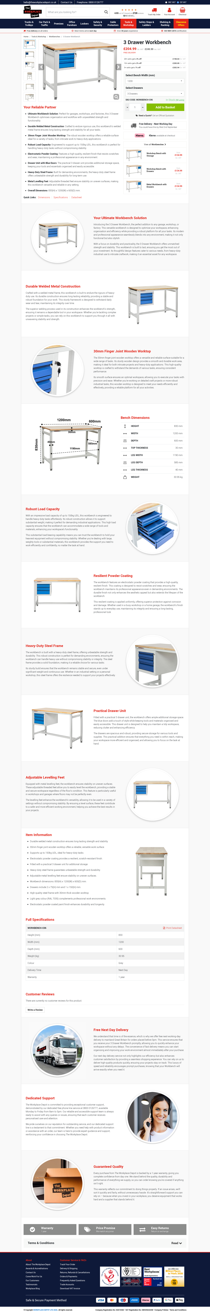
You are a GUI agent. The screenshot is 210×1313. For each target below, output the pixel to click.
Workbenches (54, 36)
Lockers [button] (84, 23)
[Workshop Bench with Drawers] (134, 170)
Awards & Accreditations (37, 1268)
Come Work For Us (34, 1276)
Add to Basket (165, 107)
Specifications (61, 197)
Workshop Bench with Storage (156, 154)
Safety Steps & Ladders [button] (146, 23)
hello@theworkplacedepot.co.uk (40, 2)
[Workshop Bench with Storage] (134, 155)
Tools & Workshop (38, 36)
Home (26, 36)
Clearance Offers (181, 23)
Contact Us (66, 2)
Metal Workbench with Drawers (157, 185)
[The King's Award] (110, 1277)
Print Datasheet (174, 928)
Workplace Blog (33, 1288)
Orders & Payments (68, 1276)
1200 (130, 81)
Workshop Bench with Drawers (156, 170)
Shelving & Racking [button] (165, 23)
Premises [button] (58, 23)
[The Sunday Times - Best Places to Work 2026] (174, 1277)
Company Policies (161, 1310)
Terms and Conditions (178, 1310)
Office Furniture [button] (72, 23)
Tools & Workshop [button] (128, 23)
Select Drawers (134, 87)
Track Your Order (67, 1264)
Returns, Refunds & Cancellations (75, 1272)
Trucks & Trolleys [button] (29, 23)
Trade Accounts (67, 1284)
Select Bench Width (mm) (140, 75)
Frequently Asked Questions (72, 1280)
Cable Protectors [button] (113, 23)
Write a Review (35, 1009)
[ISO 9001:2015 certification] (131, 1277)
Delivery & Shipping (68, 1268)
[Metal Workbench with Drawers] (134, 186)
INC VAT (172, 2)
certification (175, 30)
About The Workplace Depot (38, 1264)
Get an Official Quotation (156, 115)
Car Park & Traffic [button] (44, 23)
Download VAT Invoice (70, 1288)
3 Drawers (132, 93)
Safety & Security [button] (97, 23)
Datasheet (76, 197)
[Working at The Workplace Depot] (153, 1277)
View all (154, 144)
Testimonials (31, 1284)
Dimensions (44, 197)
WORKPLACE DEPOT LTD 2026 (45, 1310)
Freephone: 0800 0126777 (90, 2)
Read (175, 1243)
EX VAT (183, 2)
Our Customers (32, 1280)
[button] (41, 67)
